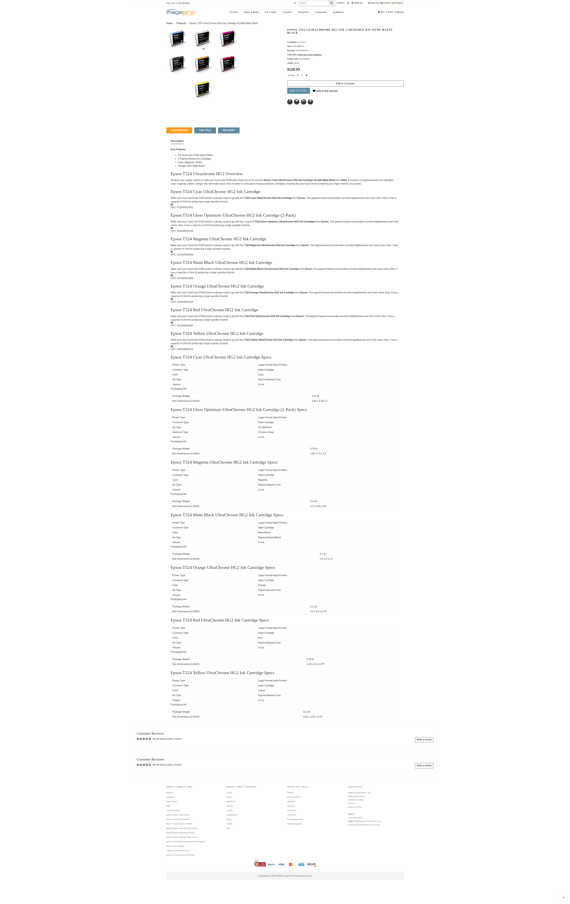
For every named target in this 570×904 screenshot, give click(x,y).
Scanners (287, 12)
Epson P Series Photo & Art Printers (180, 855)
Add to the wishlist (326, 91)
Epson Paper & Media (175, 846)
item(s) (392, 12)
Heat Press (291, 815)
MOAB (229, 824)
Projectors (303, 12)
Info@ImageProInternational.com (367, 821)
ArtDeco (230, 806)
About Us (170, 793)
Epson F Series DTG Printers (177, 819)
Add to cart (298, 90)
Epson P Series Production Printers (180, 833)
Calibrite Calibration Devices (177, 851)
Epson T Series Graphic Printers (179, 824)
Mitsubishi (231, 802)
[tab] (177, 141)
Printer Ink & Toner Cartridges (310, 55)
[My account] (348, 3)
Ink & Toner (270, 12)
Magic (229, 819)
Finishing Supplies (294, 824)
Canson (230, 810)
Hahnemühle (232, 815)
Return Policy (171, 802)
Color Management (295, 819)
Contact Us (170, 797)
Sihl (228, 828)
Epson (229, 797)
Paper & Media (251, 12)
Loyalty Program (172, 810)
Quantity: (291, 75)
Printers (234, 12)
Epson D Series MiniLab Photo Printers (182, 828)
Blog (168, 806)
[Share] (290, 102)
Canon (229, 793)
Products (181, 23)
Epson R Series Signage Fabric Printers (182, 837)
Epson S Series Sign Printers (178, 815)
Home (169, 23)
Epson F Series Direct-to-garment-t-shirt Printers (185, 842)
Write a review (424, 739)
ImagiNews (338, 12)
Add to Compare (345, 83)
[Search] (331, 3)
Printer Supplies (293, 797)
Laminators (321, 12)
